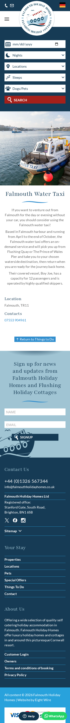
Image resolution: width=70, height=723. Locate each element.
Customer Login (16, 654)
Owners (10, 661)
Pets (7, 573)
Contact (10, 594)
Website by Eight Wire (34, 700)
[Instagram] (23, 521)
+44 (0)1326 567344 (6, 5)
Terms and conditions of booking (28, 668)
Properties (12, 559)
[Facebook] (15, 521)
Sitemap (10, 531)
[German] (63, 5)
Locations (11, 566)
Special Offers (15, 580)
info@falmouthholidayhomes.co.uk (12, 5)
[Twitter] (6, 521)
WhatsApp (56, 716)
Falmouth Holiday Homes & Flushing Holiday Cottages (36, 18)
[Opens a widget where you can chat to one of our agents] (28, 716)
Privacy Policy (15, 675)
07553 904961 (15, 320)
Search (20, 100)
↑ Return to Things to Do (35, 339)
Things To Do (14, 587)
